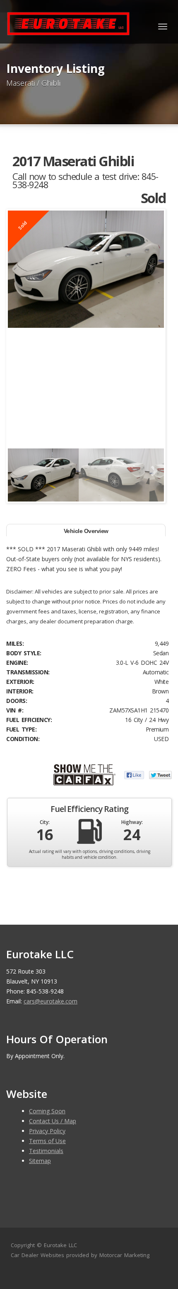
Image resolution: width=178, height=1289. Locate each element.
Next (151, 471)
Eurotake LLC (60, 1245)
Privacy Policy (47, 1131)
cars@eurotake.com (50, 1001)
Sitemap (40, 1161)
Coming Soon (47, 1111)
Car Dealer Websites (37, 1255)
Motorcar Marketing (124, 1255)
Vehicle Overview (86, 531)
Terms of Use (47, 1141)
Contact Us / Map (52, 1121)
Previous (20, 471)
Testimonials (46, 1151)
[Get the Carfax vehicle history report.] (84, 774)
